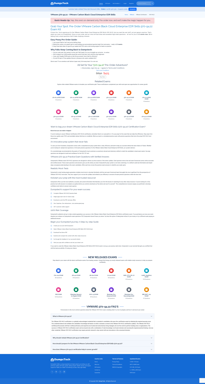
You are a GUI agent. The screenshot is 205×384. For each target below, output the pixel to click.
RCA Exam (132, 372)
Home (101, 3)
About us (97, 364)
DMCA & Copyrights (117, 367)
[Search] (152, 3)
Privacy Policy (115, 361)
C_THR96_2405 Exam (135, 369)
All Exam (107, 3)
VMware (132, 14)
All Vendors (97, 367)
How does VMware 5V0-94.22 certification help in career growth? (75, 349)
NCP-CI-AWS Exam (134, 364)
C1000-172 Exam (134, 361)
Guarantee (97, 372)
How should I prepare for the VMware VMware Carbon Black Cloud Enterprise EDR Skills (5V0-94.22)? (87, 343)
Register (131, 3)
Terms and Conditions (102, 70)
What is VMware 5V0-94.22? (62, 316)
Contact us (97, 369)
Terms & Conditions (117, 364)
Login (125, 3)
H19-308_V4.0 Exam (135, 367)
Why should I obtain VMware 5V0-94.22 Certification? (71, 338)
